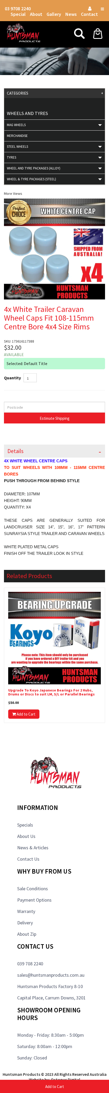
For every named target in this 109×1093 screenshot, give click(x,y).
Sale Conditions (32, 889)
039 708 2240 (30, 964)
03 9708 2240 (18, 9)
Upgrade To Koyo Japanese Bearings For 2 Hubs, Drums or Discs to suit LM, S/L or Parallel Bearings (51, 692)
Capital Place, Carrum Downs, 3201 (51, 998)
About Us (26, 836)
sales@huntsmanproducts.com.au (50, 975)
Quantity (12, 377)
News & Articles (32, 848)
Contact (89, 14)
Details (15, 451)
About (36, 14)
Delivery (25, 923)
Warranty (26, 911)
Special (18, 14)
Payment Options (34, 900)
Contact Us (28, 859)
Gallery (54, 14)
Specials (25, 825)
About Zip (26, 934)
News (71, 14)
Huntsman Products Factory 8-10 (50, 986)
